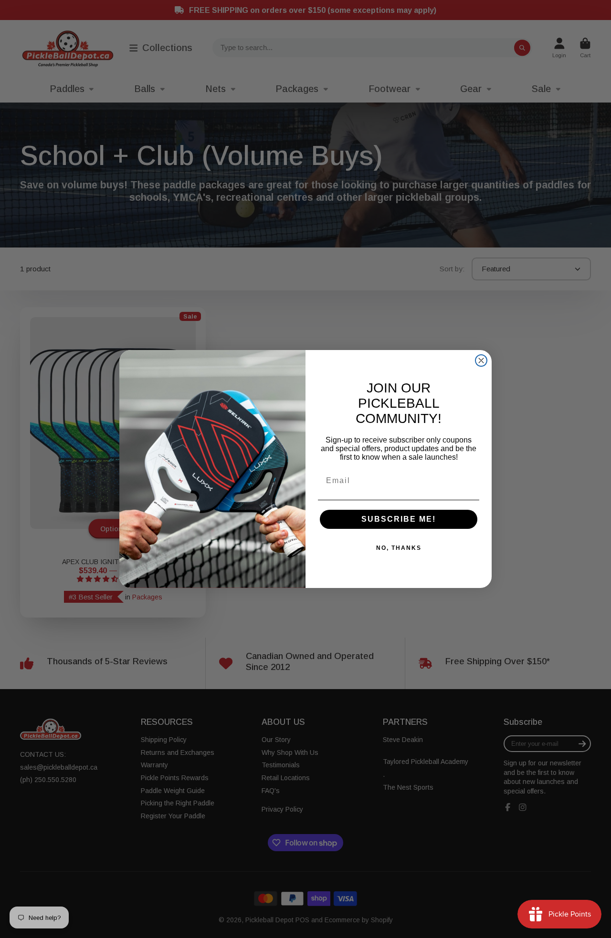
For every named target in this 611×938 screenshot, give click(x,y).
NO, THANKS (398, 548)
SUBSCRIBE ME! (398, 519)
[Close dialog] (481, 360)
